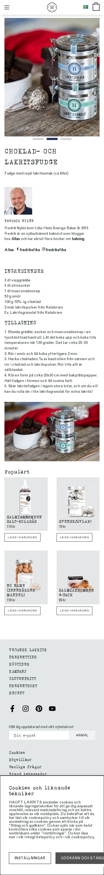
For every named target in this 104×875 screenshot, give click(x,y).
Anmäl (82, 735)
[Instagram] (25, 708)
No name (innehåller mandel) (21, 590)
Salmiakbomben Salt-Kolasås (24, 519)
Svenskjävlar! (75, 521)
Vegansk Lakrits (28, 649)
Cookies (17, 752)
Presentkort (23, 685)
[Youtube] (52, 708)
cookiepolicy (82, 837)
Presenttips (23, 656)
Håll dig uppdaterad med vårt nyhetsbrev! (41, 727)
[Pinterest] (38, 708)
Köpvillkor (20, 759)
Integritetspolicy (39, 837)
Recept (16, 692)
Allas (15, 239)
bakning (78, 239)
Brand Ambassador (28, 773)
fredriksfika (30, 249)
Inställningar (29, 858)
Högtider (19, 663)
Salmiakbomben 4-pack (76, 592)
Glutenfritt (22, 678)
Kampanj (17, 671)
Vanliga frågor (25, 766)
